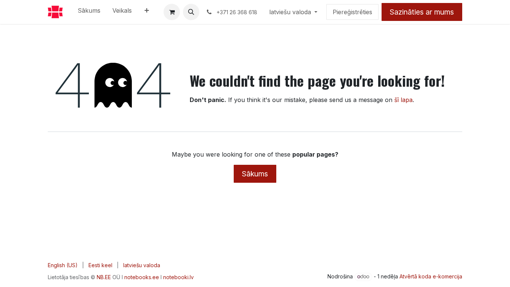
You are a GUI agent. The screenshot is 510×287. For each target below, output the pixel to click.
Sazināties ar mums (422, 11)
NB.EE (104, 277)
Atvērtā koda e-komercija (430, 276)
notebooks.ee (141, 277)
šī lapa (403, 100)
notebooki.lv (178, 277)
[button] (191, 12)
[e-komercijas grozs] (172, 12)
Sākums (255, 173)
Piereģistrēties (352, 12)
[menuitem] (89, 12)
